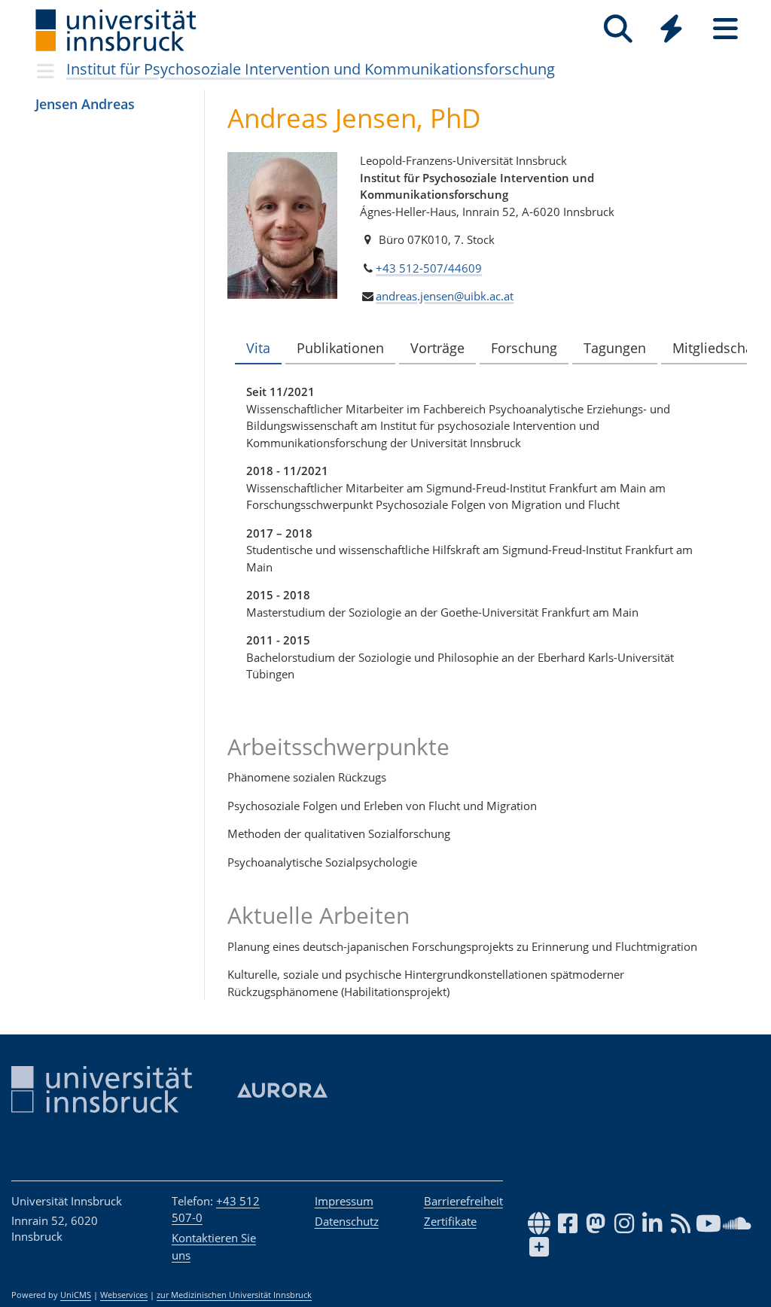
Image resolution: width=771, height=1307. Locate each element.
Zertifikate (450, 1221)
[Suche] (618, 29)
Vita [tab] (258, 348)
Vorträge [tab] (437, 348)
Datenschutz (347, 1221)
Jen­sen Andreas (85, 104)
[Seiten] (725, 29)
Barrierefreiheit (463, 1200)
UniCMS (75, 1295)
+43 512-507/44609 (429, 268)
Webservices (124, 1295)
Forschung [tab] (524, 348)
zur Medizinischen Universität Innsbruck (234, 1295)
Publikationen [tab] (340, 348)
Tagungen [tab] (615, 348)
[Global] (671, 30)
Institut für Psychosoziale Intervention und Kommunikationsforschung (310, 69)
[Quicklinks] (671, 29)
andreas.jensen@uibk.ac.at (444, 295)
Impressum (344, 1200)
